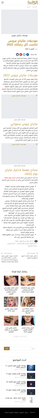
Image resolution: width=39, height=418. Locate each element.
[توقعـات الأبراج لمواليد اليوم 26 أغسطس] (31, 392)
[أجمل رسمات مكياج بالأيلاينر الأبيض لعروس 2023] (28, 321)
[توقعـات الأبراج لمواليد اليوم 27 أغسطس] (31, 376)
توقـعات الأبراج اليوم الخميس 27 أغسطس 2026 (15, 366)
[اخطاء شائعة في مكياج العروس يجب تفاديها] (28, 302)
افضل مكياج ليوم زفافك (12, 177)
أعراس (28, 277)
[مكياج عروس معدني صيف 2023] (11, 302)
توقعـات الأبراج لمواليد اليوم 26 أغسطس (16, 391)
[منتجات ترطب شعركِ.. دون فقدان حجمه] (31, 400)
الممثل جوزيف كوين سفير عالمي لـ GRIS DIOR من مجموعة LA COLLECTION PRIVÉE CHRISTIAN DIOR (9, 259)
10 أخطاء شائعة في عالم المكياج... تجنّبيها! (24, 241)
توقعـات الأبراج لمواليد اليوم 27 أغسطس (16, 374)
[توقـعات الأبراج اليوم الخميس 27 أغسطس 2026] (31, 368)
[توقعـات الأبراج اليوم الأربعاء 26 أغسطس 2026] (31, 384)
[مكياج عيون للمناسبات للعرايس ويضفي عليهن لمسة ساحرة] (28, 281)
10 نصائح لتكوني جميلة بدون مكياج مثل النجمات (27, 243)
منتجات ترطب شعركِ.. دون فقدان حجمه (15, 399)
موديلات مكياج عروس (32, 246)
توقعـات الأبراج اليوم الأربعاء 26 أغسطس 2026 (16, 383)
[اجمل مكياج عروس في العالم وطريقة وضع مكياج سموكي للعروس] (11, 281)
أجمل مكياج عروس (11, 243)
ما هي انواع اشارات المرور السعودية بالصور (29, 257)
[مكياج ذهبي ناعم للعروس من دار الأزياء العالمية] (11, 321)
